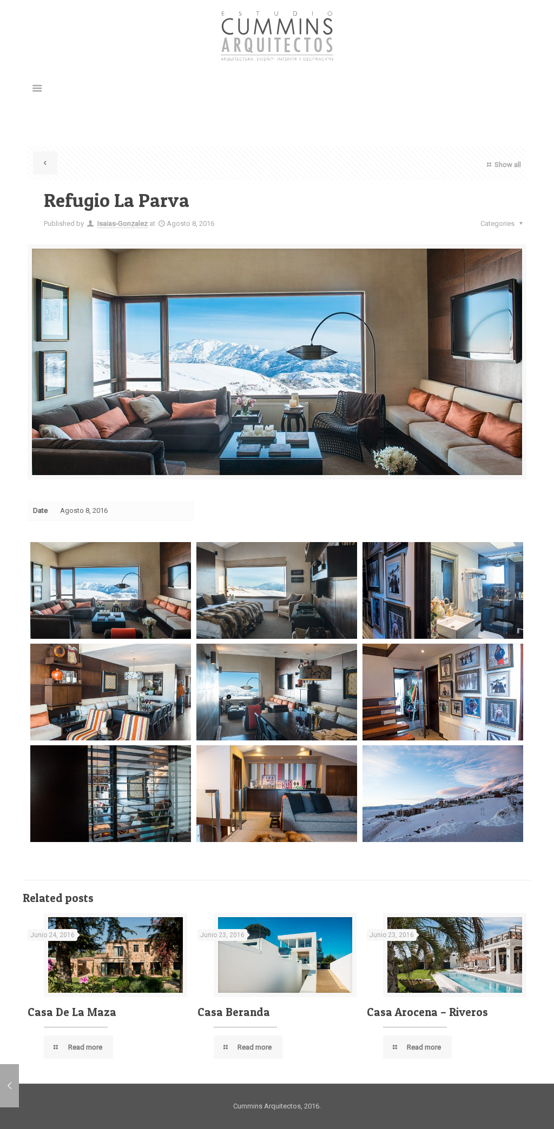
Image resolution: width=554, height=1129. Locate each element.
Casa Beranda (233, 1012)
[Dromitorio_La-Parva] (276, 590)
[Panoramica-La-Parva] (442, 793)
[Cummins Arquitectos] (277, 36)
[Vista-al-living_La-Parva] (276, 692)
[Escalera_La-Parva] (442, 692)
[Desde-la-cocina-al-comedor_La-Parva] (110, 793)
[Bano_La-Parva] (442, 590)
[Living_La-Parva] (110, 590)
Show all (507, 165)
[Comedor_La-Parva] (110, 692)
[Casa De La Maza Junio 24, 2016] (9, 1085)
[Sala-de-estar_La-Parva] (276, 793)
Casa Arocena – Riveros (427, 1012)
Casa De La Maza (72, 1012)
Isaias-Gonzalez (122, 223)
